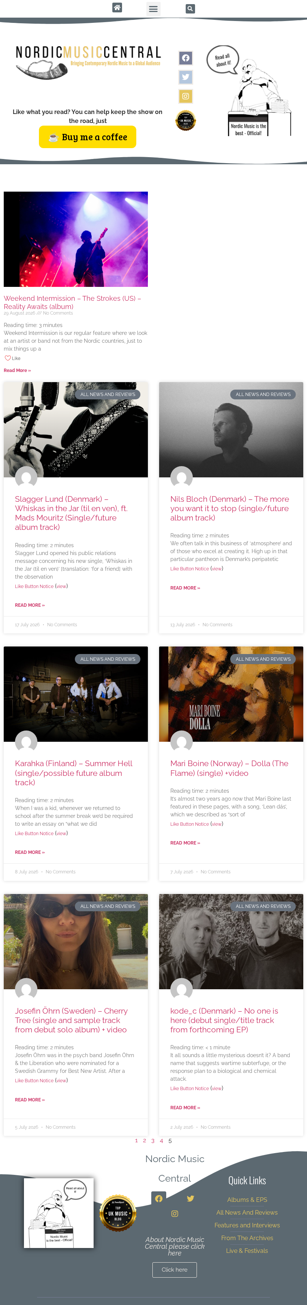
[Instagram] (185, 96)
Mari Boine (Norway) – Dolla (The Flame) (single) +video (229, 768)
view (61, 586)
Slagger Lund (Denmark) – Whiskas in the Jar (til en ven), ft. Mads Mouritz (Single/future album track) (71, 513)
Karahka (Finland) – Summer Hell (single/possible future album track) (73, 773)
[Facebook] (185, 58)
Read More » (17, 370)
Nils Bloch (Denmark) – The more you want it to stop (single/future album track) (229, 508)
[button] (153, 9)
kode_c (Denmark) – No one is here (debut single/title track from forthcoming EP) (224, 1020)
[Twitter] (185, 77)
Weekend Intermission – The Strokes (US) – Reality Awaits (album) (72, 302)
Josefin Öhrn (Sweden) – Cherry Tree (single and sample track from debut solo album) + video (71, 1020)
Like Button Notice (34, 586)
